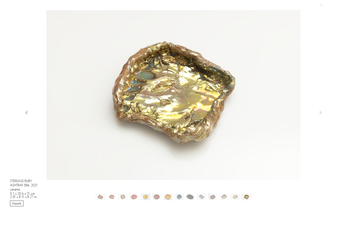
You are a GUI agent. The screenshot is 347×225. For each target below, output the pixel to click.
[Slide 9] (202, 197)
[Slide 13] (247, 197)
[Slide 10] (213, 197)
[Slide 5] (157, 197)
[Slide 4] (145, 197)
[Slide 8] (190, 197)
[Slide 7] (179, 197)
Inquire (16, 203)
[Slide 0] (100, 197)
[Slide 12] (235, 197)
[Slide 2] (123, 197)
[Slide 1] (112, 197)
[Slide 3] (134, 197)
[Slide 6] (168, 197)
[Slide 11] (224, 197)
